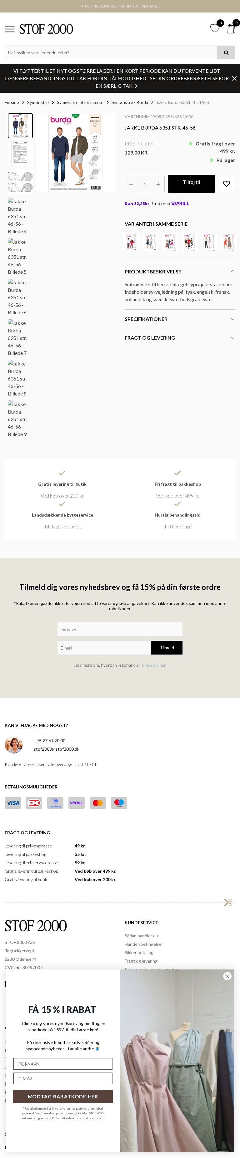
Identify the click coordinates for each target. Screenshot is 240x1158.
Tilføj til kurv (191, 186)
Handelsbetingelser (144, 944)
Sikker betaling (139, 952)
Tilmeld (167, 647)
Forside (12, 102)
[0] (231, 28)
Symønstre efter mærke (80, 102)
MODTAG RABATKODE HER (63, 1096)
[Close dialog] (227, 976)
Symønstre (38, 102)
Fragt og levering (141, 961)
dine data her (154, 665)
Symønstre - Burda (130, 102)
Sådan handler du (141, 935)
